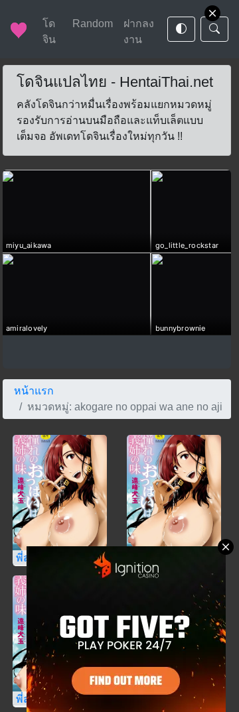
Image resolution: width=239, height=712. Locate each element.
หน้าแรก (34, 390)
